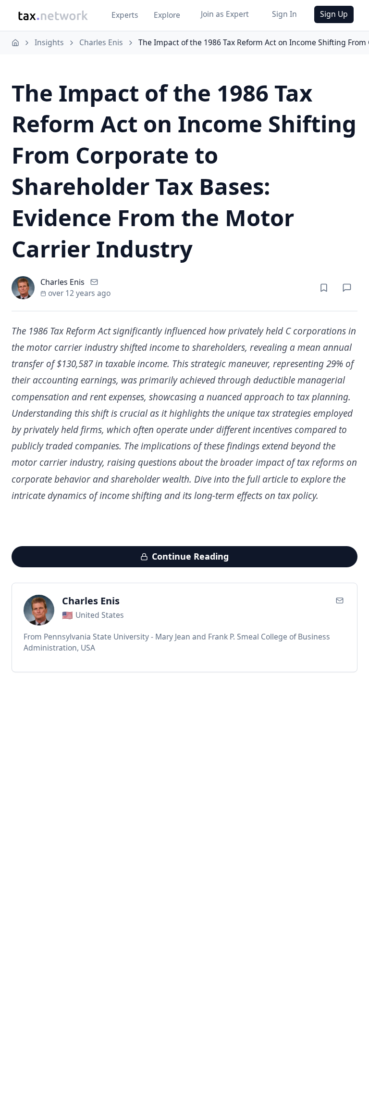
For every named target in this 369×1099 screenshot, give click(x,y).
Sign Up (334, 14)
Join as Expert (225, 14)
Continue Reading (190, 556)
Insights (49, 42)
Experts (124, 15)
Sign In (284, 14)
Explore (167, 15)
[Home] (15, 43)
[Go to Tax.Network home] (52, 15)
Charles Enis (101, 42)
